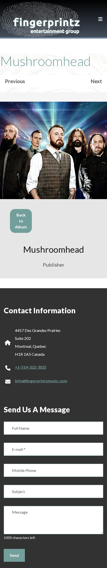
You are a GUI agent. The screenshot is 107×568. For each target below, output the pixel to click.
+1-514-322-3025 (31, 367)
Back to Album (21, 221)
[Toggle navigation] (100, 19)
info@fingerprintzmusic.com (41, 380)
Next (96, 81)
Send (14, 555)
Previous (15, 81)
